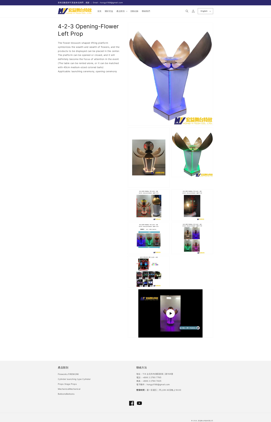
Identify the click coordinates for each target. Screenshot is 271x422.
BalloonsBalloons (66, 394)
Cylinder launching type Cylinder (74, 379)
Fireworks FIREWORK (68, 374)
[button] (121, 11)
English (204, 11)
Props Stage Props (67, 384)
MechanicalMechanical (69, 389)
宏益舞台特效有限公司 (205, 420)
